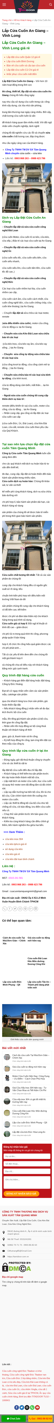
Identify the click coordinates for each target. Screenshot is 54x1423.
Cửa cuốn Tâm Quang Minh (26, 453)
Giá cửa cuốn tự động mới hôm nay (29, 1067)
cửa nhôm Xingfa (29, 1389)
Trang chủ (7, 20)
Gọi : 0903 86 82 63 (41, 1418)
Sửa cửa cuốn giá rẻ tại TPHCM (23, 1393)
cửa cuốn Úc (13, 1389)
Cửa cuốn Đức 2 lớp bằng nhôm (21, 1378)
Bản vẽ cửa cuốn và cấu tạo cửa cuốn (26, 65)
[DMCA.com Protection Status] (16, 1267)
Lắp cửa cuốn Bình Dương (20, 61)
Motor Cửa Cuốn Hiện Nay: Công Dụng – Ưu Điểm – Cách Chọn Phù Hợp (30, 1077)
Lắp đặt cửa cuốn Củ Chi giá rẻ (23, 70)
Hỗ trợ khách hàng (22, 20)
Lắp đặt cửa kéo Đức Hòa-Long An (28, 1132)
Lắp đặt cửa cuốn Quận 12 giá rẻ (23, 57)
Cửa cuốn (7, 481)
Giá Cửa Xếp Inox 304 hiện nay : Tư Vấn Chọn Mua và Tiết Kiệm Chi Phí (29, 1088)
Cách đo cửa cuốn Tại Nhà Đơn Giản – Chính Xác (30, 1056)
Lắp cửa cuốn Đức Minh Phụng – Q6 (29, 1122)
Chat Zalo (14, 1418)
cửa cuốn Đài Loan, (32, 1385)
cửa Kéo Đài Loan (28, 333)
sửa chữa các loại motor (36, 313)
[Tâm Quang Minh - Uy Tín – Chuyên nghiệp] (27, 7)
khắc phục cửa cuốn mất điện (22, 74)
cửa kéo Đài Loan (13, 1385)
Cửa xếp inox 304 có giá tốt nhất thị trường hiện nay (29, 1100)
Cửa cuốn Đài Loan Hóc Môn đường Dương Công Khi (29, 1112)
